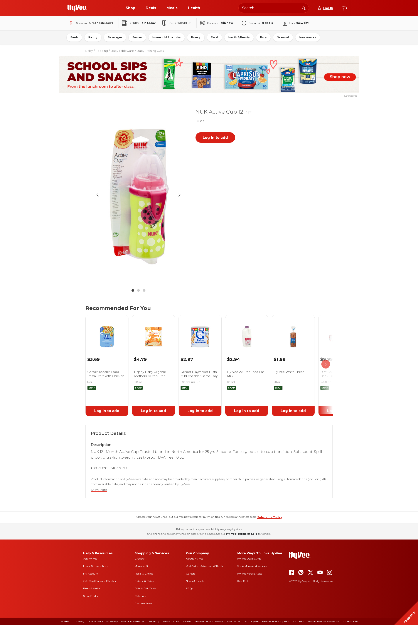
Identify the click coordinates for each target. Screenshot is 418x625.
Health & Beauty (239, 37)
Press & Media (91, 588)
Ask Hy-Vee (90, 558)
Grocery (140, 558)
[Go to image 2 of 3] (138, 290)
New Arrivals (307, 37)
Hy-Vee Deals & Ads (249, 558)
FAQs (189, 588)
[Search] (303, 8)
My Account (90, 573)
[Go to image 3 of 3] (144, 290)
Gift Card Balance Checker (99, 581)
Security (154, 621)
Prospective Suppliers (275, 621)
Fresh (74, 37)
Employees (252, 621)
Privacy (79, 621)
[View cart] (344, 8)
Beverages (115, 37)
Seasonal (283, 37)
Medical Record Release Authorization (217, 621)
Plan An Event (144, 603)
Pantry (92, 37)
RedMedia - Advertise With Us (204, 566)
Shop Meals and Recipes (252, 566)
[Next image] (179, 194)
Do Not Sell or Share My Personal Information (116, 621)
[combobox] (273, 8)
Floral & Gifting (144, 573)
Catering (140, 596)
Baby (263, 37)
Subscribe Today (269, 517)
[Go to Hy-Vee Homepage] (77, 8)
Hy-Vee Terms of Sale (241, 533)
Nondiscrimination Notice (323, 621)
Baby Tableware (122, 50)
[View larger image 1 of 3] (138, 194)
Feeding (102, 50)
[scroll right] (325, 364)
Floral (214, 37)
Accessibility (350, 621)
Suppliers (298, 621)
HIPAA (187, 621)
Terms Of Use (171, 621)
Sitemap (66, 621)
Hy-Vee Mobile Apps (249, 573)
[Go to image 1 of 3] (133, 290)
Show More (99, 489)
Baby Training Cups (150, 50)
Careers (190, 573)
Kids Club (243, 581)
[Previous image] (97, 194)
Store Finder (90, 596)
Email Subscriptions (95, 566)
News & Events (195, 581)
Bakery (196, 37)
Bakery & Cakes (144, 581)
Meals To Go (142, 566)
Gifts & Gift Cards (145, 588)
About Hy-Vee (194, 558)
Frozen (137, 37)
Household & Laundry (166, 37)
